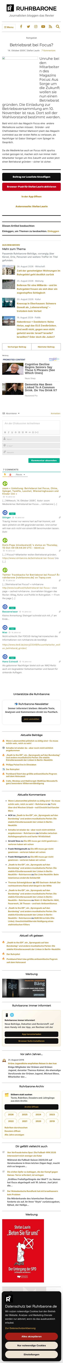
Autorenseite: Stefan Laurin (32, 206)
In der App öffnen (31, 196)
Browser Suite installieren (31, 1041)
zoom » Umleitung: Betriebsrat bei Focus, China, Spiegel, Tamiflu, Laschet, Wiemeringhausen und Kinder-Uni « (30, 491)
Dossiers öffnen (13, 1131)
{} (33, 432)
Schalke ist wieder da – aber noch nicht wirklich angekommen (29, 749)
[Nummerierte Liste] (19, 432)
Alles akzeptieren (32, 1336)
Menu (9, 27)
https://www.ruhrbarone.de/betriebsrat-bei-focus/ (28, 558)
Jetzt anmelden (31, 719)
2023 (52, 1114)
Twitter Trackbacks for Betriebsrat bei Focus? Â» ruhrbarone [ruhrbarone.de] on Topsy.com (31, 576)
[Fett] (5, 432)
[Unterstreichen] (12, 432)
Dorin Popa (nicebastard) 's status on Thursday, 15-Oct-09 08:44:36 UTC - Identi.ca (30, 546)
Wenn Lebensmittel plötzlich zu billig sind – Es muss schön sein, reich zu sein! (32, 742)
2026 (11, 1114)
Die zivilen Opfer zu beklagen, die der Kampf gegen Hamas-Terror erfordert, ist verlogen (32, 1173)
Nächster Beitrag (46, 347)
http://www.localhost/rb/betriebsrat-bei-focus (26, 587)
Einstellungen (31, 1354)
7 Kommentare (48, 50)
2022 (11, 1121)
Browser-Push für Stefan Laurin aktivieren (31, 186)
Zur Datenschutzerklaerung (20, 1328)
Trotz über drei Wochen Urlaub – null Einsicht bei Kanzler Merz (33, 807)
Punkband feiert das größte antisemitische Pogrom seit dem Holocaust (31, 774)
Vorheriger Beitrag (17, 347)
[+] (36, 432)
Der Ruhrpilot (12, 769)
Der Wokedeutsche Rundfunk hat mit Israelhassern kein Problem (32, 1193)
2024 (38, 1114)
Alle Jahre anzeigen (14, 1134)
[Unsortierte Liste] (22, 432)
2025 (24, 1114)
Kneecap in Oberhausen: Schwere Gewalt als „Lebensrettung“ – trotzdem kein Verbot (36, 307)
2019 (52, 1121)
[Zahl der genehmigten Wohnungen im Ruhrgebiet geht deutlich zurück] (8, 270)
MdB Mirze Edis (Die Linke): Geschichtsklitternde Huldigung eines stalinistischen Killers (31, 921)
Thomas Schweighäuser (20, 882)
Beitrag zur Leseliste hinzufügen (31, 176)
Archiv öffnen (31, 1107)
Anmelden (55, 413)
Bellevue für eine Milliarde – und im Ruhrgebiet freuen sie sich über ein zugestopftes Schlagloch (37, 289)
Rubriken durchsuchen (16, 1127)
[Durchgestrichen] (15, 432)
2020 (38, 1121)
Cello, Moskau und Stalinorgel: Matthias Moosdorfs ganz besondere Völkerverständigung (32, 782)
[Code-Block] (29, 432)
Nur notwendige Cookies (31, 1345)
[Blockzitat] (26, 432)
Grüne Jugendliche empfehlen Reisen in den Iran (32, 1063)
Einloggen (53, 231)
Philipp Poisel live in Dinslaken (21, 764)
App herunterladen (31, 1034)
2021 (24, 1121)
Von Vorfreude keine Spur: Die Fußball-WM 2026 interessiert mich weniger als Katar (31, 1154)
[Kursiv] (8, 432)
